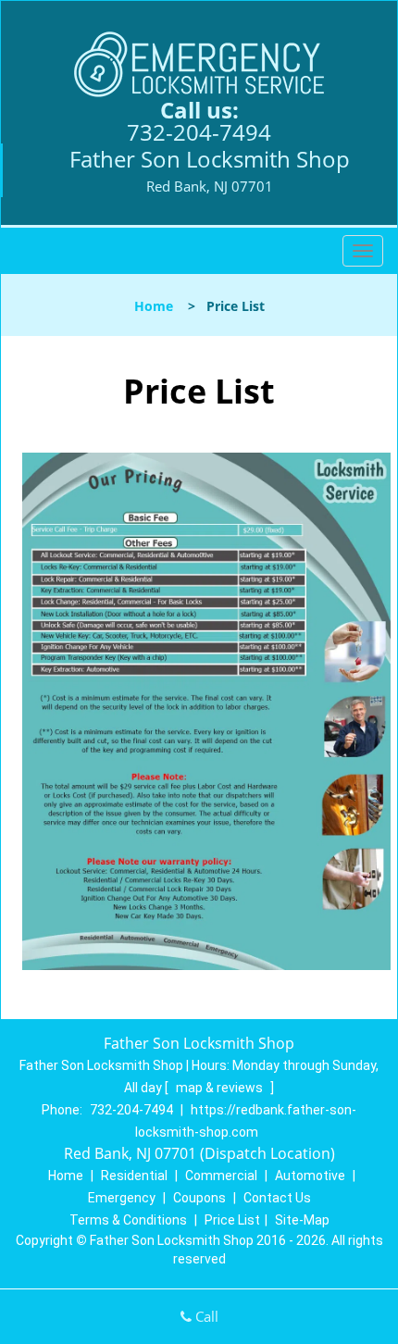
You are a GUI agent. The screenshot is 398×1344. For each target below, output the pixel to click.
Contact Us (277, 1197)
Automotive (310, 1175)
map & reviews (221, 1087)
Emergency (121, 1197)
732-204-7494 (199, 132)
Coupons (199, 1197)
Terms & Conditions (128, 1220)
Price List (232, 1220)
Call (205, 1316)
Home (153, 306)
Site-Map (302, 1220)
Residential (134, 1175)
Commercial (221, 1175)
